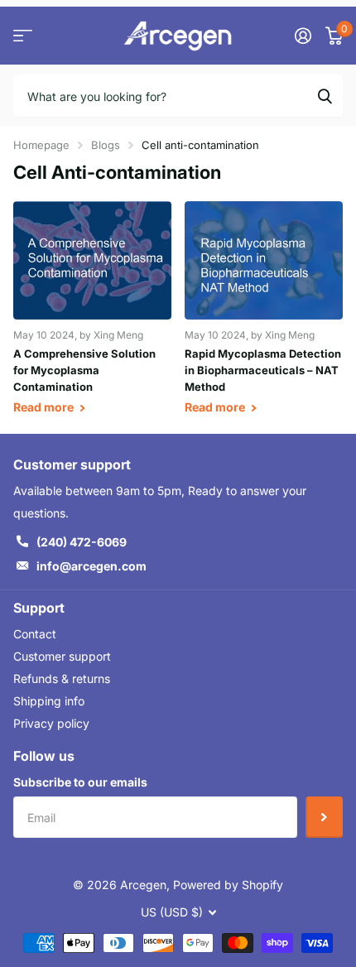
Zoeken (324, 95)
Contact (34, 634)
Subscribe (324, 817)
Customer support (62, 656)
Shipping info (48, 701)
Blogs (105, 145)
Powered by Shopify (228, 885)
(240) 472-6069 (81, 542)
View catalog (22, 36)
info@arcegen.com (91, 566)
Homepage (41, 145)
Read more (44, 407)
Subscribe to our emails (80, 782)
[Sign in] (302, 35)
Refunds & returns (61, 678)
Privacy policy (51, 723)
